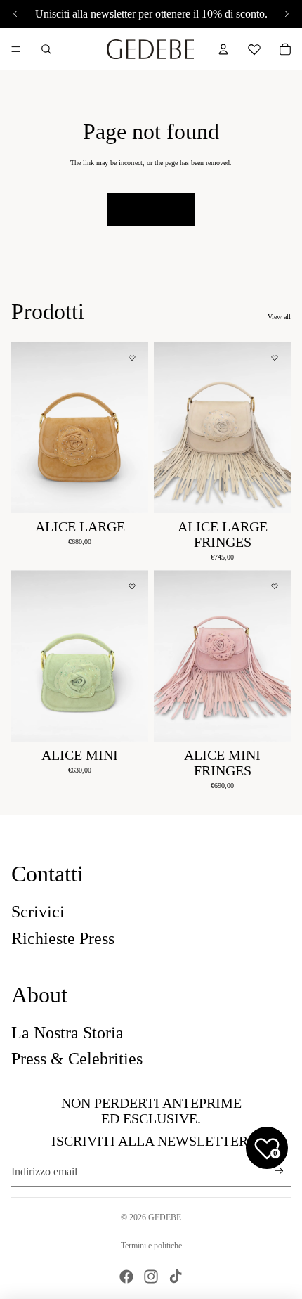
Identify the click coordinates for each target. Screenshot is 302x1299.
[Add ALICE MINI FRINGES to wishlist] (274, 586)
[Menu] (16, 49)
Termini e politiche (151, 1245)
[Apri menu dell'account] (223, 49)
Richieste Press (62, 938)
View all (279, 317)
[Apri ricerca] (46, 49)
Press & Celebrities (77, 1058)
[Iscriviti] (279, 1171)
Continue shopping (151, 209)
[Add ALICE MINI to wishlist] (132, 586)
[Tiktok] (175, 1276)
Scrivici (38, 912)
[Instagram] (151, 1276)
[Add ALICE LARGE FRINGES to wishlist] (274, 358)
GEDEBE (164, 1217)
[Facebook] (126, 1276)
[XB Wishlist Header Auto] (254, 47)
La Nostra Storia (67, 1032)
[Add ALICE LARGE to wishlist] (132, 358)
